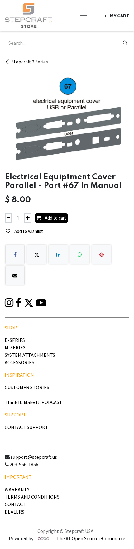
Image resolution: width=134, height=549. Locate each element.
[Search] (125, 43)
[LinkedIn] (58, 254)
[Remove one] (8, 218)
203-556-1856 (24, 464)
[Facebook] (15, 254)
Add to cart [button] (55, 218)
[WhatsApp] (79, 254)
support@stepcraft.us (34, 457)
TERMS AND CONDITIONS (32, 497)
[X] (36, 254)
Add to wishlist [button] (28, 231)
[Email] (15, 275)
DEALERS (14, 512)
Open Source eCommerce (98, 538)
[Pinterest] (101, 254)
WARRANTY (17, 489)
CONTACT (15, 504)
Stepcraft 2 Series (29, 61)
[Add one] (27, 218)
